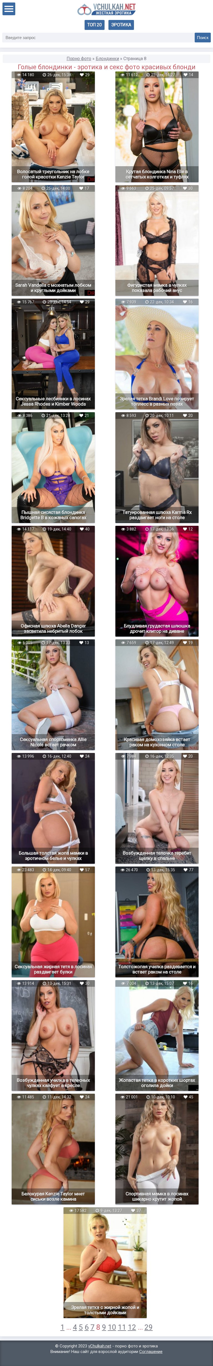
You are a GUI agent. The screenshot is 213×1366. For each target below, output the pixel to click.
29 (148, 1327)
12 (132, 1327)
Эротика (121, 24)
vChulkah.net (99, 1346)
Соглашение (151, 1351)
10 (112, 1327)
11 (122, 1327)
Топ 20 (94, 24)
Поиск (203, 37)
